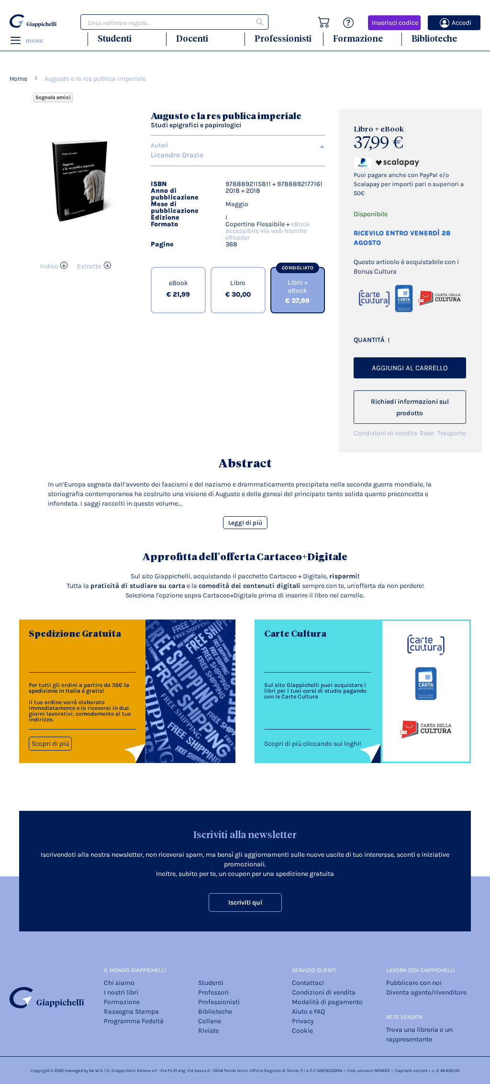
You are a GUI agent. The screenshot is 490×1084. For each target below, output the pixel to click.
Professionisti (283, 38)
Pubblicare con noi (414, 983)
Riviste (208, 1031)
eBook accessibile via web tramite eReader (267, 231)
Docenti (192, 38)
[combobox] (174, 22)
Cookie (302, 1031)
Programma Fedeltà (134, 1021)
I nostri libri (121, 992)
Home (18, 79)
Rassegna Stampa (131, 1011)
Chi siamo (119, 983)
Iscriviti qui (245, 902)
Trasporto (451, 433)
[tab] (238, 145)
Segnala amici (53, 97)
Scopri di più (50, 744)
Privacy (303, 1021)
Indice (49, 266)
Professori (213, 992)
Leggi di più (245, 522)
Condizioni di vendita (385, 433)
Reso (427, 433)
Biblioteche (434, 38)
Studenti (115, 38)
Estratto (89, 266)
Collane (209, 1021)
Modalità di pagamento (327, 1002)
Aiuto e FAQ (308, 1011)
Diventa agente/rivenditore (426, 992)
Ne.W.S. (96, 1070)
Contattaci (308, 983)
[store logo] (33, 21)
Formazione (358, 38)
